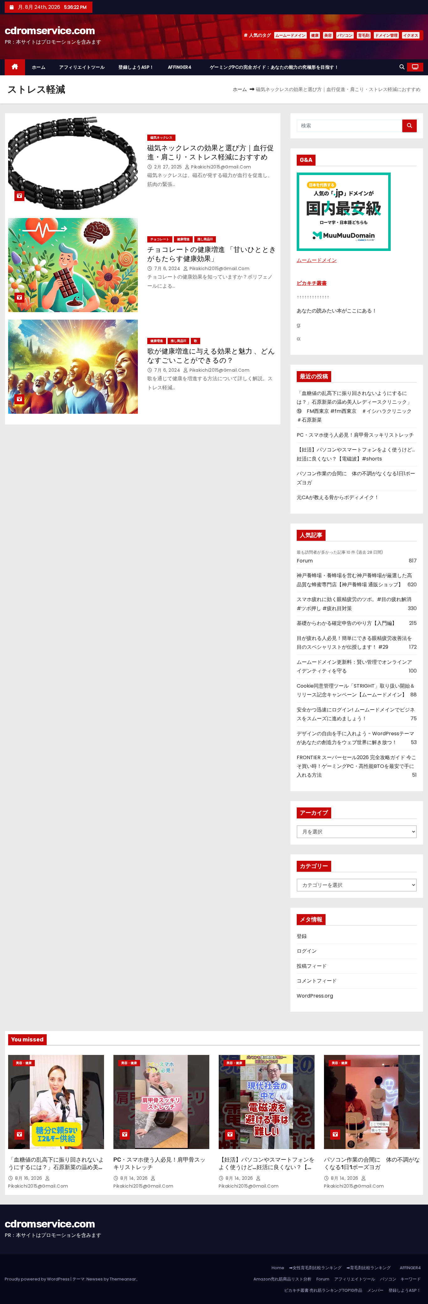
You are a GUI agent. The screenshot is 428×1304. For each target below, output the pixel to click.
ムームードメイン (290, 35)
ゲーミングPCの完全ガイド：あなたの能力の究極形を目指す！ (274, 67)
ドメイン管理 (386, 35)
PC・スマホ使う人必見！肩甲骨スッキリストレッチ (355, 435)
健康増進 (183, 239)
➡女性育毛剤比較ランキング (315, 1268)
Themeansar (123, 1279)
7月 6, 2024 (168, 268)
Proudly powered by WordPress (37, 1279)
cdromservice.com (50, 30)
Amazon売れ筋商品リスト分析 (282, 1279)
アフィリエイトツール (82, 67)
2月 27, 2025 (168, 167)
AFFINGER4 (182, 67)
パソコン (344, 35)
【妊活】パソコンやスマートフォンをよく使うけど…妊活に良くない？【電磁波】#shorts (267, 1167)
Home (278, 1268)
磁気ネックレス (161, 137)
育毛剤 (363, 35)
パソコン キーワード (400, 1279)
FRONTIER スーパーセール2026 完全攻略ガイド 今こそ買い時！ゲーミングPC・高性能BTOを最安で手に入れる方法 (356, 766)
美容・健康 (24, 1063)
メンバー (375, 1290)
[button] (402, 67)
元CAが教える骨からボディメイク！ (338, 497)
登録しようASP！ (136, 67)
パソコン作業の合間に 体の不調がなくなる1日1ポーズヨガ (372, 1163)
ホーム (39, 67)
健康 (315, 35)
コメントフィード (317, 980)
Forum (305, 560)
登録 (302, 936)
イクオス (410, 35)
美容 (328, 35)
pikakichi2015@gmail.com (220, 167)
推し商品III (205, 239)
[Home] (15, 67)
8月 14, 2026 (134, 1178)
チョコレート (159, 239)
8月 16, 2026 (29, 1178)
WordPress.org (315, 995)
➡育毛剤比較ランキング (369, 1268)
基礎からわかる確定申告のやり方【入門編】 (347, 623)
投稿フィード (312, 966)
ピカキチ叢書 (312, 283)
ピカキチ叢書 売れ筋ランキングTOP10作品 (323, 1290)
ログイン (307, 951)
